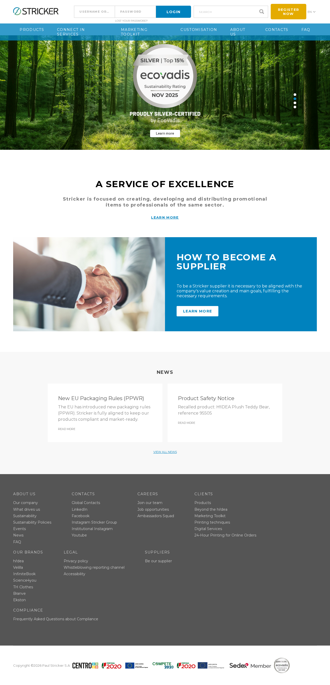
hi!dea (18, 561)
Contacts (276, 29)
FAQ (305, 29)
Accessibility (74, 574)
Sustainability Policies (32, 522)
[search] (263, 12)
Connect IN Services (71, 32)
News (18, 535)
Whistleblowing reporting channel (94, 567)
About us (237, 32)
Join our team (149, 502)
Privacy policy (76, 561)
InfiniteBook (24, 574)
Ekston (19, 600)
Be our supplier (158, 561)
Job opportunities (153, 509)
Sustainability (25, 516)
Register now (288, 11)
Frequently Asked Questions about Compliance (55, 619)
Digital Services (208, 528)
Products (32, 29)
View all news (165, 452)
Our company (25, 502)
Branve (19, 593)
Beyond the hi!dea (210, 509)
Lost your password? (131, 20)
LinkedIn (79, 509)
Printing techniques (212, 522)
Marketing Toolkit (134, 32)
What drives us (26, 509)
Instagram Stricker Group (94, 522)
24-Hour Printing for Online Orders (225, 535)
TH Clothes (23, 587)
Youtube (79, 535)
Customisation (198, 29)
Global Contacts (86, 502)
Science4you (24, 580)
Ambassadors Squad (155, 516)
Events (19, 528)
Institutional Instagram (92, 528)
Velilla (18, 567)
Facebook (80, 516)
